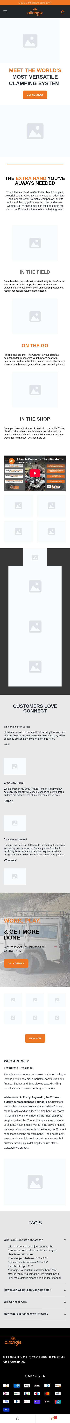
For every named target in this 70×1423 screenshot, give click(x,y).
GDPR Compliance (14, 1362)
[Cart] (63, 12)
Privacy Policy (38, 1357)
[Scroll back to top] (63, 1405)
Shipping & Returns (15, 1357)
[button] (11, 11)
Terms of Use (57, 1357)
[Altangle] (35, 11)
